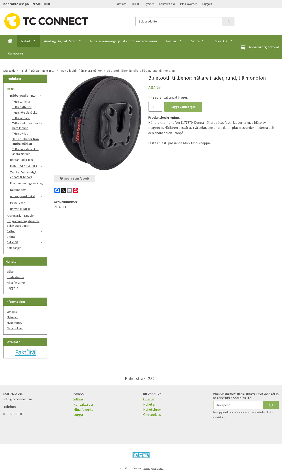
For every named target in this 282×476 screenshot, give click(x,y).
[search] (228, 21)
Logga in (207, 4)
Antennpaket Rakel (22, 196)
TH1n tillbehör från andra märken (25, 141)
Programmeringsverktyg (26, 183)
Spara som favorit (76, 178)
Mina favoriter (188, 4)
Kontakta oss (167, 4)
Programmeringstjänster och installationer (123, 41)
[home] (10, 41)
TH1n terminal (21, 101)
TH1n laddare (21, 118)
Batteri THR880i (20, 209)
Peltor (171, 41)
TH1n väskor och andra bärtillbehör (27, 125)
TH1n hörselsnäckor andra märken (25, 151)
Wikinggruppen (153, 468)
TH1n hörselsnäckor (25, 112)
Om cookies (15, 328)
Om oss (121, 4)
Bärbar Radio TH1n (23, 95)
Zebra (195, 41)
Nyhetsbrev (14, 323)
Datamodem (18, 190)
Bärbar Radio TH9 (21, 160)
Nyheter (149, 4)
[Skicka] (271, 405)
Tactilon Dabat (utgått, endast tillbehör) (24, 174)
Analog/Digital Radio (60, 41)
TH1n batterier (22, 107)
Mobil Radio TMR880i (23, 166)
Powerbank (17, 202)
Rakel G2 (220, 41)
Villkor (135, 4)
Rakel (25, 41)
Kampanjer (16, 53)
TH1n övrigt (20, 133)
